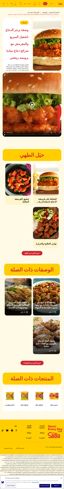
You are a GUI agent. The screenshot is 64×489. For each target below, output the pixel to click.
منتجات (51, 3)
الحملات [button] (28, 3)
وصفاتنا (42, 433)
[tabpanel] (32, 321)
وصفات (45, 3)
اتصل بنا (42, 438)
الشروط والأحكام (20, 448)
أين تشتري (15, 3)
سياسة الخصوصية (8, 448)
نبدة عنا (39, 3)
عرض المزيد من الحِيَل (32, 253)
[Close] (61, 478)
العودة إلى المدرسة (33, 12)
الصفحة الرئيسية (54, 12)
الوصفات (44, 12)
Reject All (56, 485)
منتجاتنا (29, 433)
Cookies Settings (11, 485)
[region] (32, 482)
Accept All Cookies (44, 485)
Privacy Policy (35, 482)
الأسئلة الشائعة (29, 427)
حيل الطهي (34, 3)
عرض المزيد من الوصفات (32, 363)
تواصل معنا (20, 3)
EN (4, 3)
